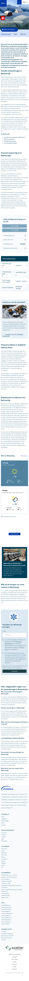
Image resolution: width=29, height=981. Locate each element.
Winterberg (4, 848)
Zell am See (4, 855)
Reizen (3, 823)
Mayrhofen (4, 853)
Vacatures (14, 969)
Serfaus (3, 861)
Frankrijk (3, 837)
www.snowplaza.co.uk (6, 917)
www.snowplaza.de (5, 915)
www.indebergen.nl (6, 905)
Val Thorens (4, 859)
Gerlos (3, 865)
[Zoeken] (19, 2)
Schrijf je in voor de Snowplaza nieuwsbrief (12, 335)
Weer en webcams (9, 139)
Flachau (3, 857)
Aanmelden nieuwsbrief (7, 933)
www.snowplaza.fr (5, 924)
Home (2, 816)
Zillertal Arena (4, 897)
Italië (2, 839)
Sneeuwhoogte (5, 821)
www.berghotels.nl (5, 921)
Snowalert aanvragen (10, 141)
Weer (15, 34)
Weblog (3, 825)
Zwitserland (4, 841)
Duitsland (3, 835)
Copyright (14, 957)
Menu (25, 2)
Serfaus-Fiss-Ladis (5, 883)
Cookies (14, 961)
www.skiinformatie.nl (6, 909)
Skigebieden (4, 819)
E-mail (4, 631)
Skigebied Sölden (5, 895)
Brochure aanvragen (6, 938)
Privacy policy (14, 959)
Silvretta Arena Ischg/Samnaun (9, 877)
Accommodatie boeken (10, 143)
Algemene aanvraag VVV (7, 935)
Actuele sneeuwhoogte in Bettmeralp (14, 137)
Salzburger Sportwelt (6, 881)
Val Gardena (4, 887)
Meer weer (24, 456)
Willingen (3, 863)
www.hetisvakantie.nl (6, 907)
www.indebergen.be (6, 919)
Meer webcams (14, 534)
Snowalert (3, 931)
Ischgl (2, 851)
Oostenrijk (3, 832)
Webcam (23, 34)
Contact (14, 966)
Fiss (2, 867)
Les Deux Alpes (5, 893)
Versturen (14, 671)
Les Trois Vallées (5, 879)
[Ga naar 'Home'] (3, 3)
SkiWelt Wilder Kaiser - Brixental (9, 875)
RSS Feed (3, 940)
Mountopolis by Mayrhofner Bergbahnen (11, 885)
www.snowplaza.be (5, 911)
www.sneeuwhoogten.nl (7, 913)
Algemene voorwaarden (14, 954)
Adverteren (14, 964)
